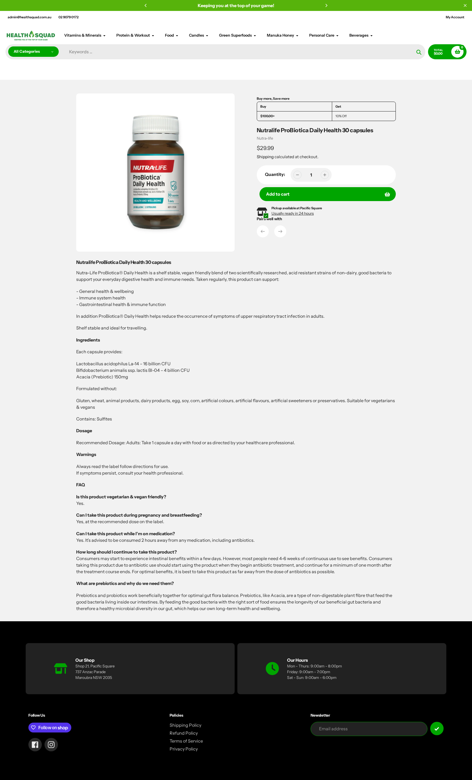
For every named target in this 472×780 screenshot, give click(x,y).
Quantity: (275, 174)
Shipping (265, 156)
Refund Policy (184, 733)
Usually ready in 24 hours (293, 213)
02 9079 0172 (68, 17)
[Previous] (146, 5)
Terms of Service (186, 741)
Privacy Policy (184, 749)
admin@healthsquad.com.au (29, 17)
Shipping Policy (185, 725)
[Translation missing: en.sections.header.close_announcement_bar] (465, 5)
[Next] (326, 5)
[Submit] (437, 728)
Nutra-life (265, 138)
